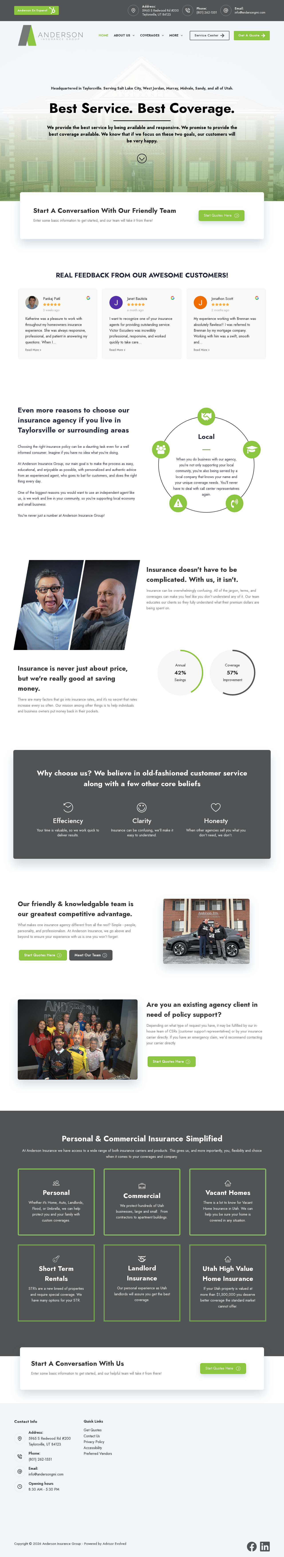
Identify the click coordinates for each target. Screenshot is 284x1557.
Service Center (206, 35)
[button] (222, 215)
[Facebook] (252, 1546)
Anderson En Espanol (32, 10)
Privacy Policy (94, 1441)
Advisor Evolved (114, 1543)
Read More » (33, 350)
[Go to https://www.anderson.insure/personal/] (56, 1202)
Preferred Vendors (98, 1453)
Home (103, 35)
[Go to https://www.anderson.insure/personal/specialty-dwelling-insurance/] (142, 1279)
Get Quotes (93, 1430)
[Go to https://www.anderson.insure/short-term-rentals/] (56, 1280)
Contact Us (92, 1436)
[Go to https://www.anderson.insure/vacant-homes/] (227, 1202)
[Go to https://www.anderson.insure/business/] (142, 1202)
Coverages (150, 35)
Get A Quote (248, 35)
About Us (122, 35)
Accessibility (93, 1447)
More (173, 35)
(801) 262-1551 (207, 12)
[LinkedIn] (265, 1546)
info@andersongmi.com (250, 12)
